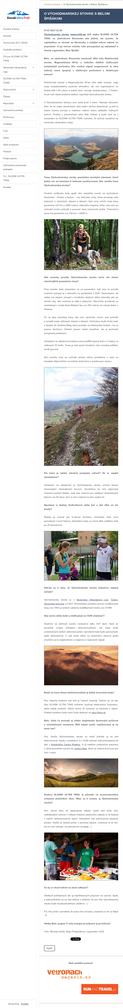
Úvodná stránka (11, 29)
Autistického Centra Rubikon (65, 744)
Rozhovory (8, 117)
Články (6, 96)
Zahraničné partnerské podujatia (14, 167)
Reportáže (8, 103)
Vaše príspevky (11, 144)
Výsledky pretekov (12, 49)
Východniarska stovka (56, 34)
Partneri (7, 151)
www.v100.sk (78, 34)
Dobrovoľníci (9, 89)
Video (6, 137)
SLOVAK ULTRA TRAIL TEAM (15, 80)
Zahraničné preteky (13, 110)
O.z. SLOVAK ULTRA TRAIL (14, 178)
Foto (5, 131)
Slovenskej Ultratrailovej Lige (92, 599)
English (25, 1004)
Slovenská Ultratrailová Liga (14, 69)
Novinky (7, 36)
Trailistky (7, 124)
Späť (49, 948)
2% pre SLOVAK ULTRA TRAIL (15, 58)
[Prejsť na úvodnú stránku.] (18, 11)
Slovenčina (13, 1004)
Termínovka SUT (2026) (15, 42)
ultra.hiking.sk (99, 712)
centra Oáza (80, 748)
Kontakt (7, 187)
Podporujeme (10, 158)
